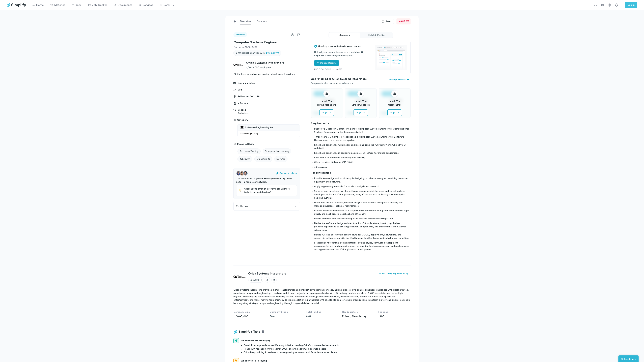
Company (262, 21)
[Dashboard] (17, 5)
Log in (631, 5)
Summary (344, 35)
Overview (245, 21)
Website (257, 280)
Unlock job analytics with (258, 53)
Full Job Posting (376, 35)
